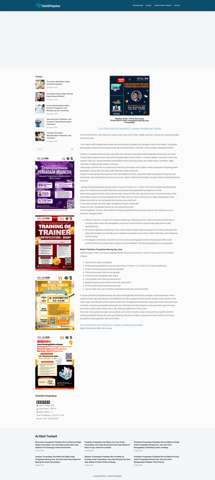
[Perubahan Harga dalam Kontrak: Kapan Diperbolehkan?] (39, 96)
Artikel (149, 5)
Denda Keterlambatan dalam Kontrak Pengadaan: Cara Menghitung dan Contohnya (58, 108)
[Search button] (72, 149)
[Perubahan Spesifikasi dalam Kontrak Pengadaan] (39, 84)
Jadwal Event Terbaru (162, 5)
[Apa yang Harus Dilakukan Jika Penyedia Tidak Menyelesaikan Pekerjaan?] (39, 122)
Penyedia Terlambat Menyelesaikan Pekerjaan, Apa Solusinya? (59, 135)
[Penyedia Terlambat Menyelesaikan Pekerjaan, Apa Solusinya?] (39, 136)
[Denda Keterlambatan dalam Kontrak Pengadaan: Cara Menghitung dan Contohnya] (39, 108)
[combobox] (52, 149)
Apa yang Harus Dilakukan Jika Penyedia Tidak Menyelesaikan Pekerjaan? (59, 121)
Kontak (177, 5)
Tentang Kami (138, 5)
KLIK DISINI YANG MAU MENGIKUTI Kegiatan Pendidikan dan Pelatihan (129, 128)
